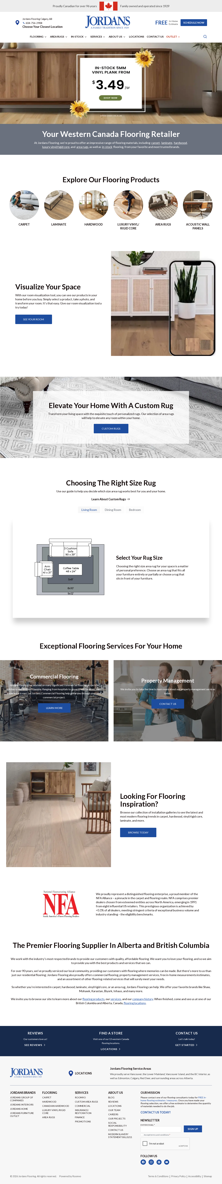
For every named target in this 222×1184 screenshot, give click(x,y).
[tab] (89, 509)
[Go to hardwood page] (93, 210)
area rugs (82, 147)
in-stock (107, 147)
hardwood (180, 143)
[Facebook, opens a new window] (143, 1162)
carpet (155, 143)
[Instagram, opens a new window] (151, 1162)
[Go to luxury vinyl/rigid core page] (128, 210)
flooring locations (135, 1003)
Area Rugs (57, 36)
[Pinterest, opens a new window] (159, 1162)
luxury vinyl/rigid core (56, 147)
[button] (42, 26)
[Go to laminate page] (59, 210)
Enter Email (148, 1125)
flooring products (93, 999)
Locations (136, 36)
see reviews (33, 1044)
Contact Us (155, 36)
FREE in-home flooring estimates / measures (173, 1099)
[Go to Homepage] (26, 1073)
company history (142, 999)
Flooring (36, 36)
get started (184, 1044)
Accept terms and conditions (157, 1135)
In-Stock (77, 36)
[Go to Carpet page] (24, 210)
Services (96, 36)
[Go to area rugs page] (163, 210)
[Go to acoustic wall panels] (198, 210)
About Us (115, 36)
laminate (166, 143)
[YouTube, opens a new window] (166, 1162)
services (116, 999)
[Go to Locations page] (80, 1073)
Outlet (171, 36)
